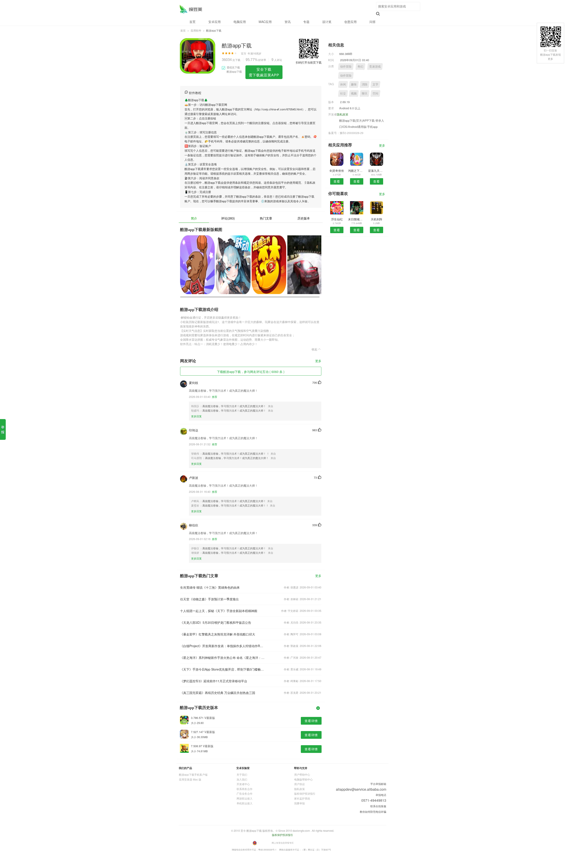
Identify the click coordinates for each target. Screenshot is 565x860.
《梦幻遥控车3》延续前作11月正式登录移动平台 (213, 681)
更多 (318, 361)
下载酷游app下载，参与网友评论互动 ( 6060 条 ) (250, 371)
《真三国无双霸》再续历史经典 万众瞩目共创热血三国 (217, 692)
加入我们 (242, 779)
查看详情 (311, 720)
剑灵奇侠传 (337, 170)
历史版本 (304, 218)
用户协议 (299, 784)
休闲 (343, 84)
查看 (336, 181)
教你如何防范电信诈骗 (373, 811)
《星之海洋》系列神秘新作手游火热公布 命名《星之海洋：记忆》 (222, 657)
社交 (343, 93)
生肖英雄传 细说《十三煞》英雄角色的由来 (210, 587)
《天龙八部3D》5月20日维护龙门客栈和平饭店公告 (215, 622)
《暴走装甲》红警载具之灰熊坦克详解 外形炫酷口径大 (217, 634)
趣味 (354, 84)
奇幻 (360, 66)
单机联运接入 (244, 803)
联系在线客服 (378, 806)
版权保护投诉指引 (304, 793)
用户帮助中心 (302, 774)
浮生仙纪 (337, 219)
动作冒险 (346, 66)
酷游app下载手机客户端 (193, 774)
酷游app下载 (190, 9)
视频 (354, 93)
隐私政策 (342, 114)
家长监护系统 (302, 798)
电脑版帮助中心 (303, 779)
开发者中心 (243, 784)
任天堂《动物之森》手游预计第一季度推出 (209, 599)
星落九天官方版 (376, 170)
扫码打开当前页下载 (309, 62)
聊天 (364, 93)
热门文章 (266, 218)
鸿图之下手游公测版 (356, 170)
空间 (375, 93)
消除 (364, 84)
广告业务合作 (244, 793)
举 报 (2, 429)
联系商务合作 (244, 789)
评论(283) (228, 218)
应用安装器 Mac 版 (190, 779)
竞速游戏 (375, 66)
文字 (375, 84)
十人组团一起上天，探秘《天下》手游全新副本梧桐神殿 (218, 611)
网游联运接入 (244, 798)
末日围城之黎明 (356, 219)
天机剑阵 (376, 219)
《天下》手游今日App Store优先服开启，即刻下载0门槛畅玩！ (222, 669)
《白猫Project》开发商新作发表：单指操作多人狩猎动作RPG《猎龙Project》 (222, 646)
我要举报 (299, 803)
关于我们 (242, 774)
